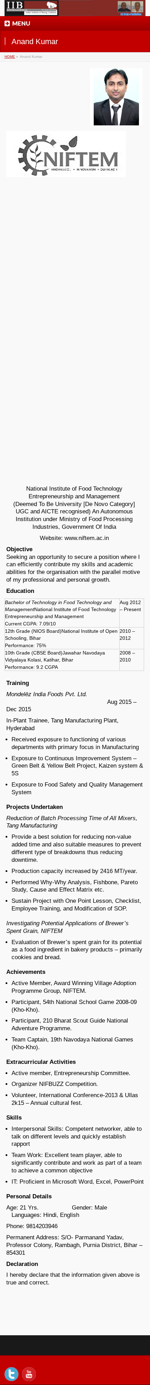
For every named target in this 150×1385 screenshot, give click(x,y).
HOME (10, 56)
